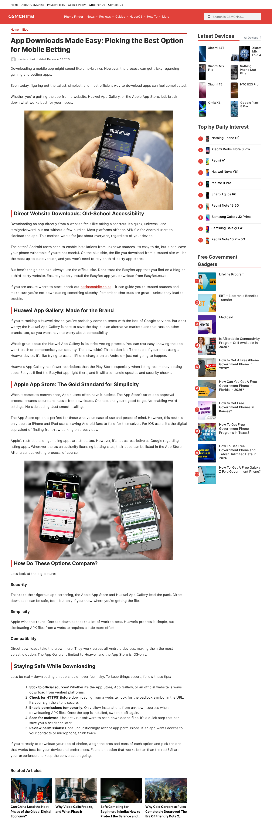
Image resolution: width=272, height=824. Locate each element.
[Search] (209, 16)
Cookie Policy (77, 4)
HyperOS (136, 16)
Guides (120, 16)
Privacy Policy (56, 4)
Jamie (22, 59)
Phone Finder (73, 16)
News (91, 16)
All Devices (251, 37)
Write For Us (97, 4)
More (165, 16)
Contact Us (115, 4)
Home (14, 4)
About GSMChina (32, 4)
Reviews (105, 16)
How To (152, 16)
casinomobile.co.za (96, 287)
